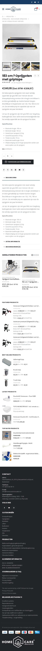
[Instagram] (38, 2)
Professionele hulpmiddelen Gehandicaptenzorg (18, 548)
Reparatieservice (7, 603)
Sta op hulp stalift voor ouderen (12, 613)
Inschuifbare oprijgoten (8, 280)
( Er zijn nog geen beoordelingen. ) (21, 83)
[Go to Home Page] (2, 16)
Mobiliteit (5, 521)
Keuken (4, 528)
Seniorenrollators (8, 553)
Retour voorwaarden (9, 578)
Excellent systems (8, 601)
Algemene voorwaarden (10, 576)
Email (19, 170)
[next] (38, 75)
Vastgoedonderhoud (9, 606)
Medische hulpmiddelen (10, 550)
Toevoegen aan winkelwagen (19, 162)
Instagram (14, 508)
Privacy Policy (6, 590)
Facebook (4, 170)
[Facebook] (31, 2)
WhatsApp (23, 170)
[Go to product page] (11, 269)
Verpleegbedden (7, 608)
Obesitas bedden (8, 555)
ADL (3, 533)
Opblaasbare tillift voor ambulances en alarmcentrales (20, 615)
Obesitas (5, 535)
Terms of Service (7, 593)
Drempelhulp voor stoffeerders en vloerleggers (17, 610)
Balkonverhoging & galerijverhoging (13, 543)
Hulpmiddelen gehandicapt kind (12, 546)
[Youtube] (35, 2)
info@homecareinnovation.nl (11, 492)
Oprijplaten (5, 519)
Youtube (9, 508)
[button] (4, 9)
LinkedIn (11, 170)
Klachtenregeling (7, 583)
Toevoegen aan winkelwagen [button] (16, 263)
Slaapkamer (6, 531)
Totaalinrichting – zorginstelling (12, 618)
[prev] (35, 75)
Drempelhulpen (7, 516)
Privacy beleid (6, 580)
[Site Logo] (13, 9)
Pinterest (15, 170)
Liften (4, 524)
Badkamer (5, 526)
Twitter (7, 170)
